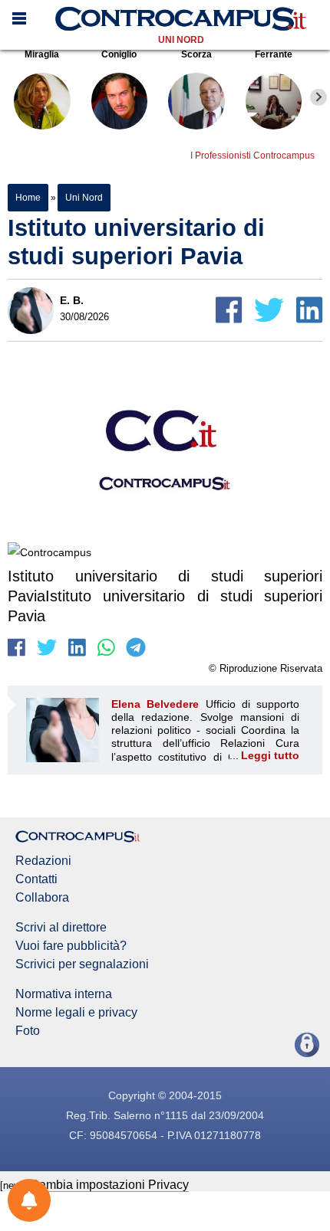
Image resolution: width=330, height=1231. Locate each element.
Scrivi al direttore (61, 928)
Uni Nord (181, 39)
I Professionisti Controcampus (252, 155)
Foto (27, 1031)
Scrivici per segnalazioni (82, 964)
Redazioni (43, 861)
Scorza (196, 54)
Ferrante (273, 54)
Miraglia (42, 54)
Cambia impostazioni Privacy (109, 1184)
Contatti (36, 879)
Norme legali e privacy (76, 1013)
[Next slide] (318, 97)
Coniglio (119, 54)
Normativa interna (63, 994)
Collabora (42, 898)
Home (28, 197)
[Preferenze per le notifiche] (29, 1200)
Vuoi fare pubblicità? (71, 946)
